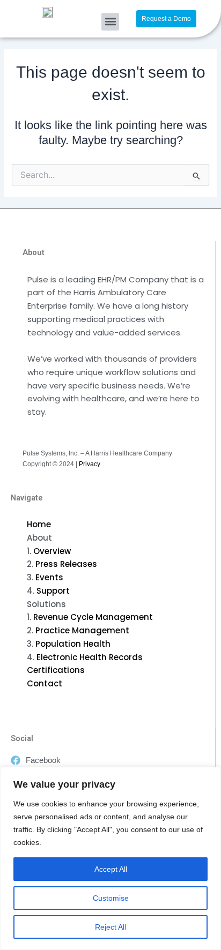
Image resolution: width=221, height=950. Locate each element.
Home (39, 524)
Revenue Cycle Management (93, 617)
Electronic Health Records (89, 657)
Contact (44, 683)
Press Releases (66, 564)
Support (53, 590)
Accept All (110, 869)
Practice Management (82, 630)
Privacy (89, 464)
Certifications (56, 670)
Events (49, 577)
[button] (110, 22)
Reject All (110, 927)
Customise (111, 898)
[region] (110, 858)
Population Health (72, 643)
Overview (52, 551)
